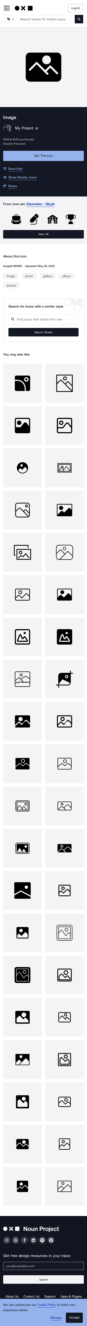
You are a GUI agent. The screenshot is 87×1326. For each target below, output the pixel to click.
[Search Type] (10, 19)
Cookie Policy (46, 1305)
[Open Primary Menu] (7, 8)
